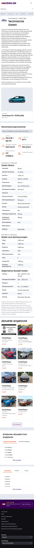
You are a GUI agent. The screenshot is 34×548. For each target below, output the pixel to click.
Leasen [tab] (26, 470)
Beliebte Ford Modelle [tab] (10, 441)
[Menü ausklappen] (32, 9)
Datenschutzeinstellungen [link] (8, 524)
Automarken (10, 13)
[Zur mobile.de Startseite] (8, 3)
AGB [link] (2, 514)
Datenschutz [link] (4, 521)
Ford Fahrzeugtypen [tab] (24, 441)
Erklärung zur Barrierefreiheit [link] (9, 526)
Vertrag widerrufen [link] (6, 516)
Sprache (3, 535)
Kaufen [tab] (17, 470)
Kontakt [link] (3, 519)
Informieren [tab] (7, 470)
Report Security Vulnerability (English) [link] (11, 529)
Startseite (3, 13)
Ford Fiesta (23, 13)
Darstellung (4, 541)
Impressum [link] (4, 511)
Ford (17, 13)
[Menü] (31, 3)
